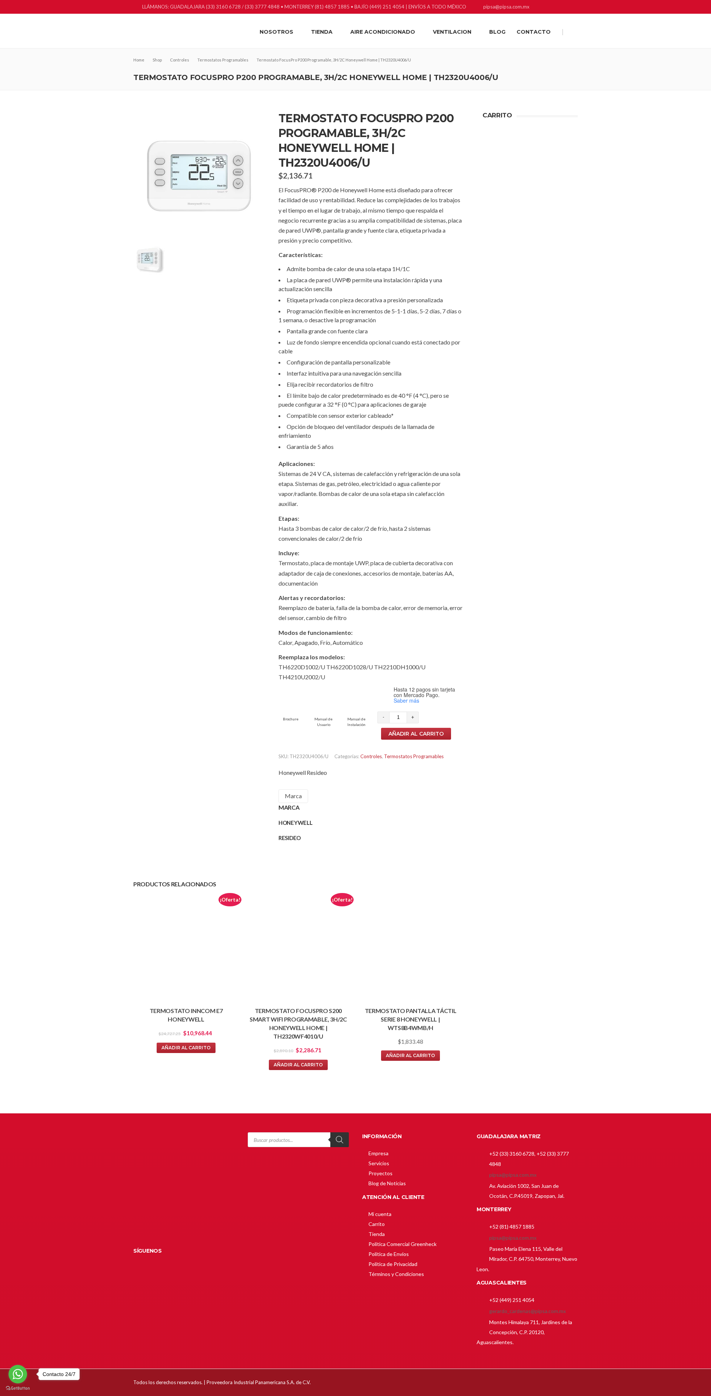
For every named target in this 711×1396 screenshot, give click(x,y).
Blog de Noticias (387, 1183)
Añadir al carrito (416, 733)
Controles (371, 756)
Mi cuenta (379, 1214)
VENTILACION (452, 32)
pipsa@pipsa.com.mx (513, 1175)
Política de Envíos (388, 1254)
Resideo (317, 772)
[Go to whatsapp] (18, 1374)
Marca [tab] (293, 795)
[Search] (339, 1139)
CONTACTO (534, 32)
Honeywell (292, 772)
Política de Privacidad (392, 1264)
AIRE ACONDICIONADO (382, 32)
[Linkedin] (554, 7)
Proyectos (380, 1173)
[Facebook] (545, 7)
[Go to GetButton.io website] (18, 1388)
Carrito (376, 1224)
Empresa (378, 1153)
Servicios (378, 1163)
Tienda (376, 1234)
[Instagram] (563, 7)
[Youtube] (573, 7)
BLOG (497, 32)
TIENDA (322, 32)
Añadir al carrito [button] (186, 1047)
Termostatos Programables (414, 756)
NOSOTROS (276, 32)
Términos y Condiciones (396, 1274)
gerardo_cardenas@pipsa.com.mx (527, 1311)
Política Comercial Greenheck (402, 1244)
